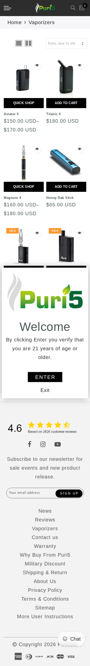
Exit (45, 390)
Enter (45, 377)
